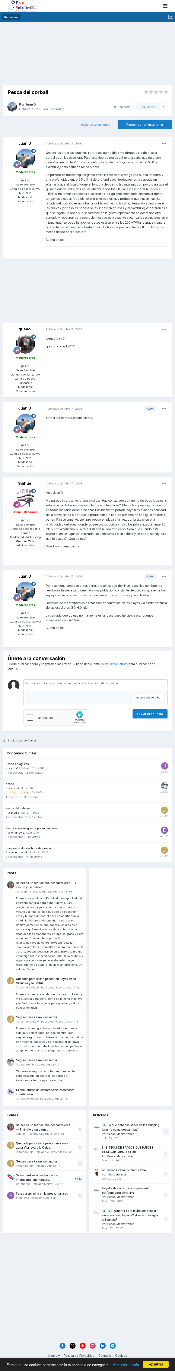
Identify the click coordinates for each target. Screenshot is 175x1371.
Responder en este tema (144, 124)
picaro (15, 812)
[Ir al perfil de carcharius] (10, 1177)
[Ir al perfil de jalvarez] (164, 810)
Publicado (53, 891)
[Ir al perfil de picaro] (164, 786)
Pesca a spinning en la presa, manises (32, 828)
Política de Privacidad (79, 1355)
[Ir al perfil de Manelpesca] (10, 1091)
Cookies (121, 1355)
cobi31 (15, 768)
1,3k (27, 366)
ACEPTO (156, 1364)
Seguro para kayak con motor (36, 1017)
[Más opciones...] (164, 143)
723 (27, 520)
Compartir (123, 107)
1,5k (27, 180)
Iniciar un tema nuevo (96, 124)
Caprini (26, 891)
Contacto (104, 1355)
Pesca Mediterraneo (120, 1133)
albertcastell (19, 852)
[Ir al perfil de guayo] (25, 344)
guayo (25, 329)
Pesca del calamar (18, 808)
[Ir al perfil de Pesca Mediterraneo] (96, 1127)
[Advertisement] (87, 55)
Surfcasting (56, 109)
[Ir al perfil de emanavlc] (164, 830)
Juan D (30, 104)
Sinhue (24, 483)
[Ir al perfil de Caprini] (10, 884)
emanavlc (17, 832)
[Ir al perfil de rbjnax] (164, 766)
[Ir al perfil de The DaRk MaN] (96, 1172)
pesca (10, 784)
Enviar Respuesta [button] (150, 714)
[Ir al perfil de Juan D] (12, 106)
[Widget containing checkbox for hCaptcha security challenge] (55, 717)
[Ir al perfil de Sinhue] (25, 498)
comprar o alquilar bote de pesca (28, 848)
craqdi (15, 788)
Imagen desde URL (147, 697)
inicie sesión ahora (114, 664)
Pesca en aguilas (17, 764)
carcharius (23, 1183)
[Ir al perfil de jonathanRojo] (10, 980)
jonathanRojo (30, 987)
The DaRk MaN (117, 1174)
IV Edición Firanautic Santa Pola (124, 1170)
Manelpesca (29, 1098)
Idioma (53, 1355)
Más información (125, 1364)
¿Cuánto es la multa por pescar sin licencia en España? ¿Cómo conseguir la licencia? (130, 1215)
